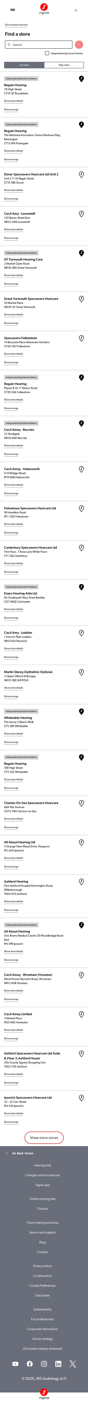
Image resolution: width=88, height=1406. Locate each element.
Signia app (42, 1185)
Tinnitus (42, 1209)
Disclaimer (42, 1295)
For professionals (42, 1319)
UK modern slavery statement (42, 1349)
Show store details (13, 101)
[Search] (76, 10)
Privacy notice (42, 1266)
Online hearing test (42, 1199)
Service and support (42, 1232)
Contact (42, 1252)
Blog (42, 1242)
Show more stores (44, 1137)
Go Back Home (22, 1153)
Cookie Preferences (42, 1286)
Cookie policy (42, 1276)
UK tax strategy (42, 1339)
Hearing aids (42, 1165)
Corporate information (42, 1329)
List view (24, 65)
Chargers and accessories (42, 1175)
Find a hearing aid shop (42, 1222)
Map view (64, 65)
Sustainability (43, 1309)
